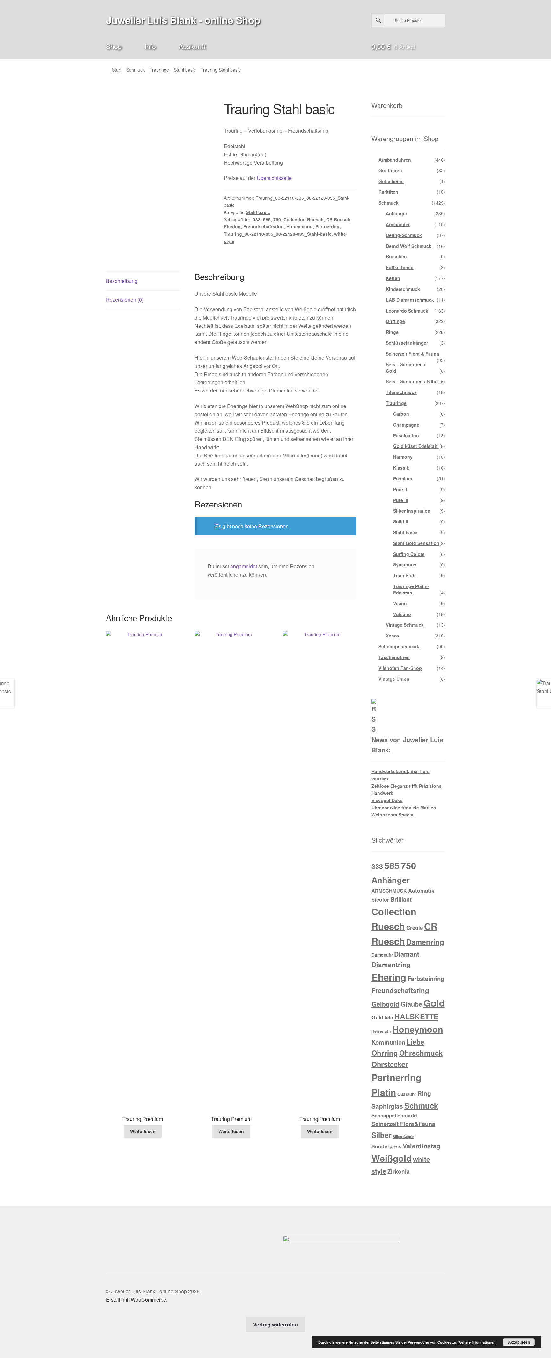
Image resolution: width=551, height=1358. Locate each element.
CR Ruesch (338, 219)
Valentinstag (421, 1145)
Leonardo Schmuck (407, 310)
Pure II (400, 489)
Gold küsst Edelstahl (416, 446)
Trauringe (159, 70)
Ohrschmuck (421, 1053)
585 (267, 219)
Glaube (411, 1004)
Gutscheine (391, 181)
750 (277, 219)
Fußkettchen (400, 267)
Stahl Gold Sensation (416, 543)
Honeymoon (299, 226)
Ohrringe (395, 321)
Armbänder (398, 224)
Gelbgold (385, 1004)
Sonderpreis (386, 1146)
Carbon (401, 414)
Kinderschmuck (403, 289)
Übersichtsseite (274, 178)
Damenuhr (382, 955)
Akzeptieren (519, 1342)
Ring (424, 1093)
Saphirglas (387, 1106)
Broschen (396, 256)
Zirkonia (398, 1171)
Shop (114, 46)
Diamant (406, 954)
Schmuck (135, 70)
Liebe (415, 1041)
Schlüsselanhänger (407, 343)
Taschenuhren (394, 657)
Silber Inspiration (411, 510)
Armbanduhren (394, 159)
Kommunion (388, 1042)
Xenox (393, 635)
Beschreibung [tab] (121, 280)
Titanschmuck (401, 392)
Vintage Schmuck (405, 625)
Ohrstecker (389, 1064)
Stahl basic (185, 70)
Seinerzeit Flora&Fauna (403, 1124)
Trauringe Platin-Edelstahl (411, 589)
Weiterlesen (143, 1131)
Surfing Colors (409, 554)
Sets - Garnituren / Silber (412, 381)
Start (116, 70)
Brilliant (401, 899)
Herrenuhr (381, 1031)
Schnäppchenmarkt (399, 646)
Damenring (425, 942)
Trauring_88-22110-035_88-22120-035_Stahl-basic (278, 234)
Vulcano (402, 614)
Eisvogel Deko (387, 800)
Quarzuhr (406, 1094)
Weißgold (391, 1158)
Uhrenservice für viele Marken (403, 807)
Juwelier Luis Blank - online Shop (183, 19)
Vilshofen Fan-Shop (400, 668)
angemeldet (243, 566)
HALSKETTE (416, 1016)
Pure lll (400, 500)
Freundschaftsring (263, 226)
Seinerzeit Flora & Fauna (412, 353)
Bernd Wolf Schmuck (408, 246)
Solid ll (400, 521)
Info (150, 46)
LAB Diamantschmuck (410, 300)
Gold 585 (382, 1017)
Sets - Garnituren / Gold (405, 367)
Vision (400, 603)
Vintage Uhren (393, 679)
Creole (414, 927)
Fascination (406, 435)
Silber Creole (403, 1136)
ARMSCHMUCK (389, 890)
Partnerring (327, 226)
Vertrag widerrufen (275, 1324)
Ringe (392, 332)
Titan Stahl (405, 575)
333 (257, 219)
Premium (402, 478)
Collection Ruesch (303, 219)
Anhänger (396, 213)
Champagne (406, 424)
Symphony (404, 564)
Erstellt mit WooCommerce (136, 1299)
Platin (383, 1092)
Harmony (403, 457)
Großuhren (390, 170)
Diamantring (391, 964)
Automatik (421, 890)
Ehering (232, 226)
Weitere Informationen (477, 1342)
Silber (381, 1135)
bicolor (380, 899)
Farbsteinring (426, 978)
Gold (434, 1003)
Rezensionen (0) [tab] (124, 299)
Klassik (401, 467)
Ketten (393, 278)
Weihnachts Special (393, 814)
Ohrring (384, 1053)
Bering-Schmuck (404, 235)
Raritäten (388, 192)
